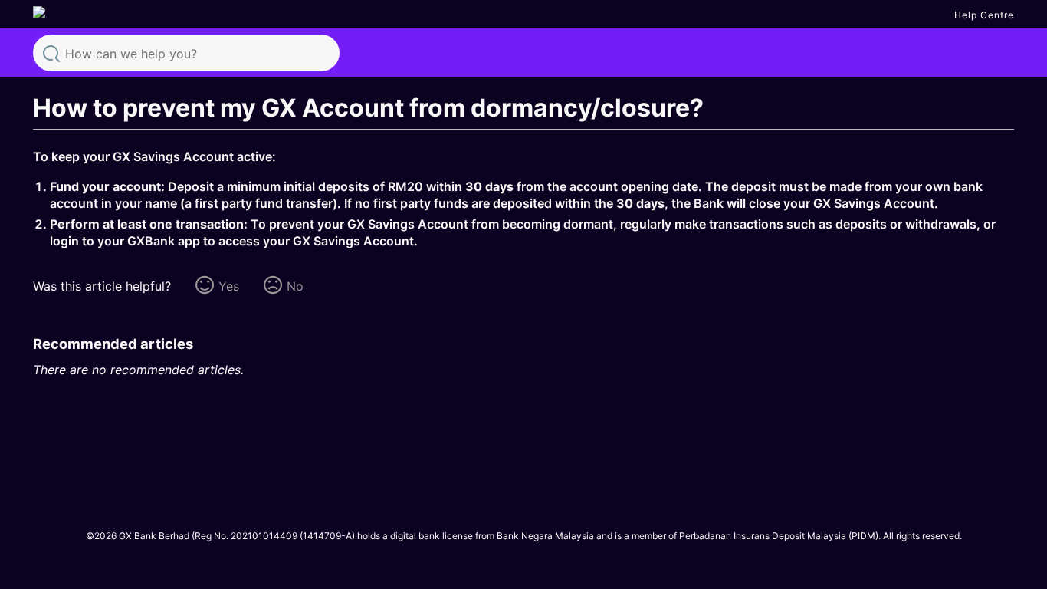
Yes (228, 286)
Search (51, 52)
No (295, 286)
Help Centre (984, 15)
